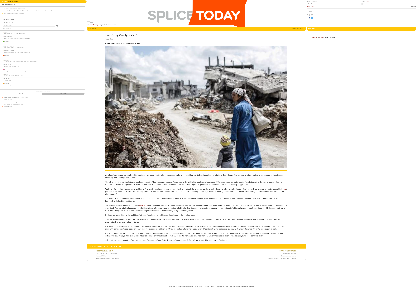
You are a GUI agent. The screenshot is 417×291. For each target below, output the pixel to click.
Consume (6, 60)
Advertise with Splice (186, 286)
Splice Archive (8, 23)
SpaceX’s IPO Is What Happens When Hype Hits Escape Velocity (20, 61)
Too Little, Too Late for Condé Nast (106, 253)
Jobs (196, 286)
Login (321, 37)
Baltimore (7, 79)
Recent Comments (10, 5)
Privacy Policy (209, 286)
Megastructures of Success (288, 256)
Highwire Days (7, 80)
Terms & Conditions (222, 286)
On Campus (7, 64)
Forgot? (368, 1)
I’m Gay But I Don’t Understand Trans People (15, 71)
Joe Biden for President (289, 253)
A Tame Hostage (93, 25)
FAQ (201, 286)
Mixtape (6, 83)
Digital (6, 74)
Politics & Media (9, 50)
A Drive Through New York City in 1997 (13, 75)
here (284, 189)
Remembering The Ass (9, 85)
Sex (5, 69)
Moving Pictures (9, 46)
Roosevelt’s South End (10, 57)
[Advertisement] (406, 17)
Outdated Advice (101, 256)
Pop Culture (8, 36)
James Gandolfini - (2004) (17, 38)
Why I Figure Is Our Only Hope (14, 47)
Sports (6, 41)
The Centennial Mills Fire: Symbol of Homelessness (17, 52)
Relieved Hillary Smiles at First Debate (107, 258)
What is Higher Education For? (11, 66)
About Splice (310, 10)
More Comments (10, 19)
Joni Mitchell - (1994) (14, 33)
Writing (6, 55)
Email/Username (312, 1)
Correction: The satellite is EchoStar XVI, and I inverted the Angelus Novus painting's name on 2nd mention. (31, 10)
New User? (310, 6)
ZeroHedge (143, 205)
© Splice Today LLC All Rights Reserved (242, 286)
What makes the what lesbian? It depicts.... (14, 13)
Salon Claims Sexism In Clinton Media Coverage (282, 258)
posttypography (13, 1)
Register (314, 37)
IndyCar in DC (7, 43)
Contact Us (173, 286)
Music (5, 32)
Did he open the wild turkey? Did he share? (14, 8)
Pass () (366, 1)
